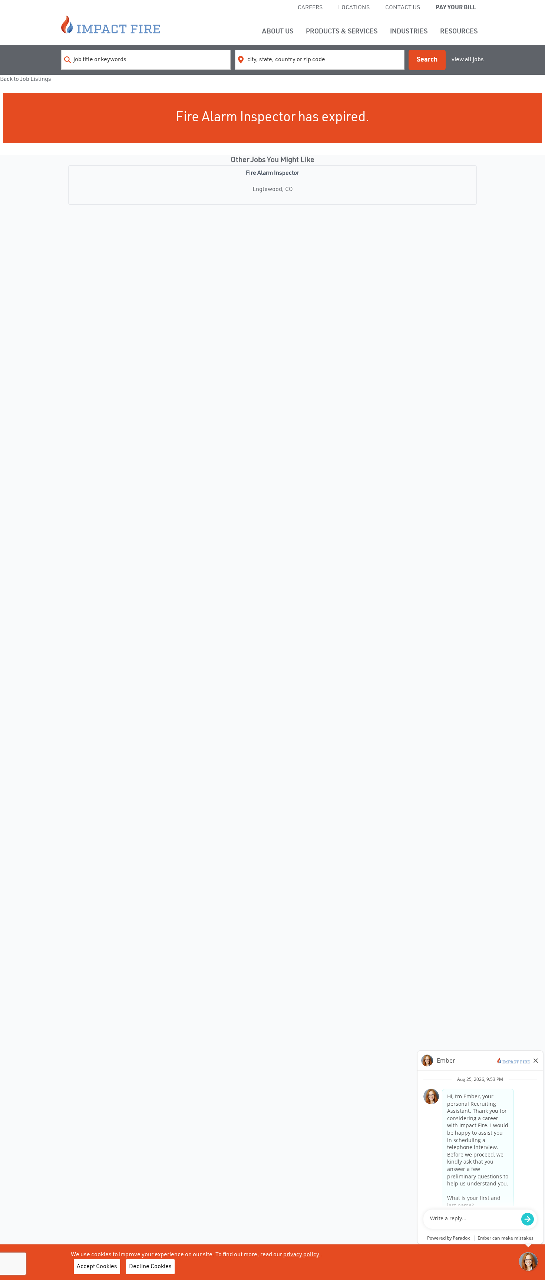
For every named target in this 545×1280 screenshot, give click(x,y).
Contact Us (402, 8)
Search (427, 59)
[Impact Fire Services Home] (110, 24)
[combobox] (146, 60)
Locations (354, 8)
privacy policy (301, 1255)
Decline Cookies (150, 1267)
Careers (310, 8)
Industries (408, 31)
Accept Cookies (97, 1267)
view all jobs (468, 60)
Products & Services (341, 31)
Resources (459, 31)
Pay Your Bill (456, 8)
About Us (277, 31)
